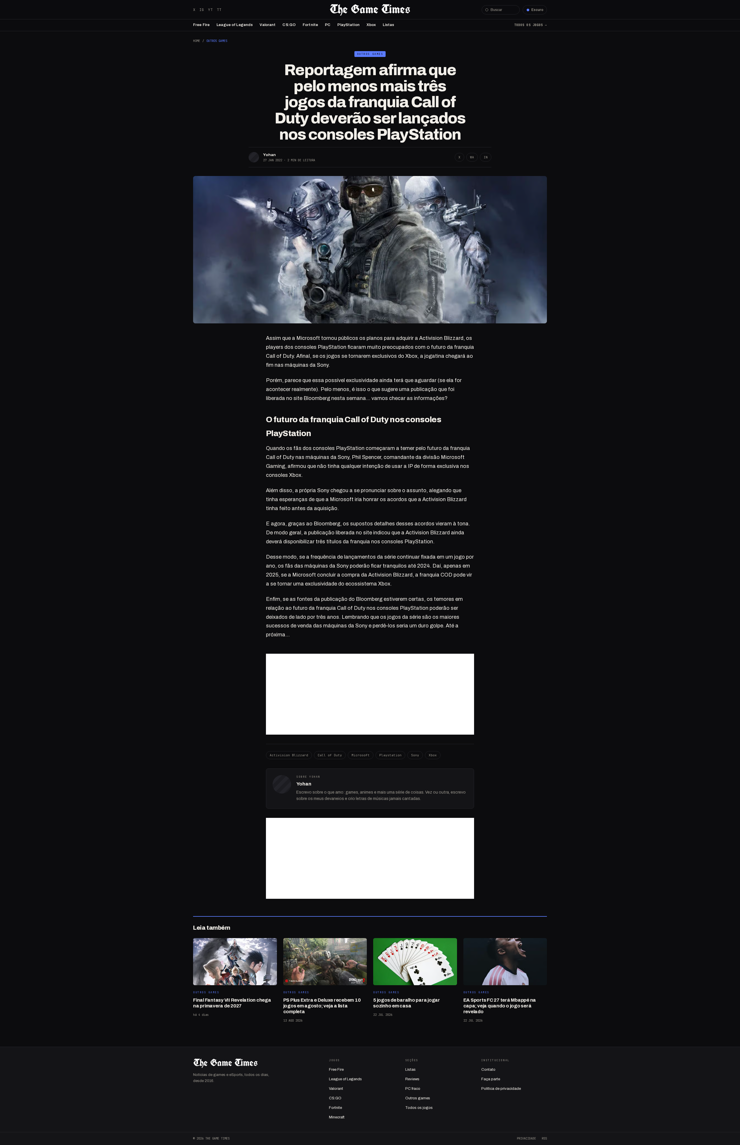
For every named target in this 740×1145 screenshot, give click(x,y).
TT (219, 9)
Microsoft (361, 755)
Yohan (269, 155)
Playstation (390, 755)
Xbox (371, 25)
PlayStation (348, 25)
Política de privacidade (501, 1089)
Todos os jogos (419, 1108)
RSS (544, 1138)
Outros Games (216, 41)
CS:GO (289, 25)
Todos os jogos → (530, 25)
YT (210, 9)
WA (472, 157)
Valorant (267, 25)
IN (486, 157)
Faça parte (490, 1079)
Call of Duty (330, 755)
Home (196, 41)
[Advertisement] (370, 694)
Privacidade (526, 1138)
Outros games (417, 1098)
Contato (488, 1070)
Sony (415, 755)
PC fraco (412, 1089)
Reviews (412, 1079)
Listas (388, 25)
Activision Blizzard (289, 755)
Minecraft (337, 1117)
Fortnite (310, 25)
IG (201, 9)
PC (327, 25)
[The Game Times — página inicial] (370, 10)
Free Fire (201, 25)
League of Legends (235, 25)
